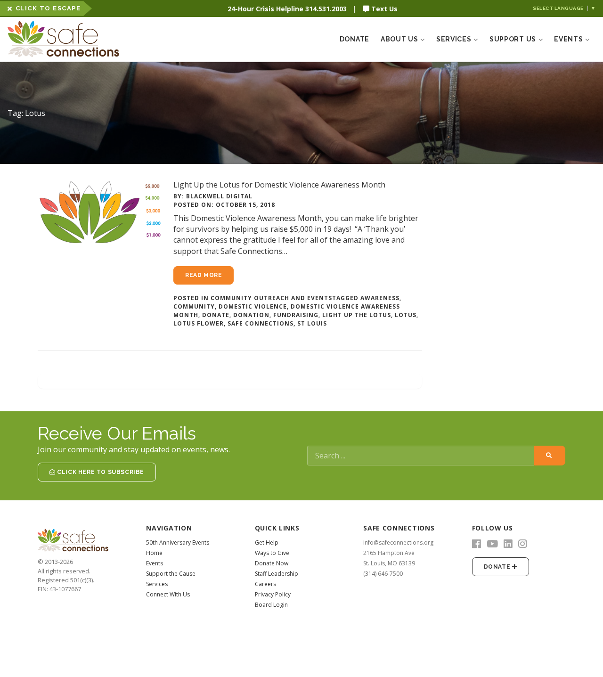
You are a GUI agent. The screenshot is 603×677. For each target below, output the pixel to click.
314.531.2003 (326, 8)
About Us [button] (400, 39)
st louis (312, 323)
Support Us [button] (513, 39)
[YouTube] (492, 544)
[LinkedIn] (508, 544)
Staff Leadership (276, 574)
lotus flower (198, 323)
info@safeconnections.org (398, 542)
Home (154, 553)
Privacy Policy (273, 594)
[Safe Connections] (55, 39)
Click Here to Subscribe (100, 472)
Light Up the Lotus (356, 315)
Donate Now (271, 563)
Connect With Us (168, 594)
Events (154, 563)
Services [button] (454, 39)
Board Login (271, 605)
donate (215, 315)
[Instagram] (522, 544)
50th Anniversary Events (177, 542)
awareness (379, 298)
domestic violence (253, 306)
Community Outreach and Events (271, 298)
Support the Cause (171, 574)
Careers (265, 584)
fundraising (295, 315)
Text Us (383, 8)
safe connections (260, 323)
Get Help (266, 542)
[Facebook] (476, 544)
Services (157, 584)
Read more (203, 275)
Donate (354, 39)
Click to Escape (48, 8)
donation (251, 315)
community (194, 306)
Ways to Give (272, 553)
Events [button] (569, 39)
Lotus (405, 315)
